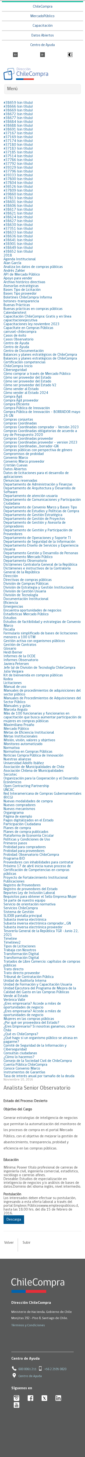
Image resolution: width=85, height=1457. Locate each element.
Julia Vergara (13, 672)
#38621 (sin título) (18, 213)
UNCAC (9, 790)
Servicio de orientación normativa (29, 904)
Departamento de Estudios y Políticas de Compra (41, 511)
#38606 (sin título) (18, 206)
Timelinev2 (12, 943)
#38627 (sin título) (18, 221)
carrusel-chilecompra (20, 332)
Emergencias (13, 607)
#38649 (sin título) (18, 248)
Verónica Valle (14, 1000)
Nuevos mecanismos (19, 809)
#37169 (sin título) (18, 137)
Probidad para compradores (25, 847)
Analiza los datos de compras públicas (33, 267)
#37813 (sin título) (18, 198)
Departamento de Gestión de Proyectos (34, 519)
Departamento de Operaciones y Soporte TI (37, 538)
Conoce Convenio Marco (22, 1069)
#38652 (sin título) (18, 252)
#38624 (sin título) (18, 217)
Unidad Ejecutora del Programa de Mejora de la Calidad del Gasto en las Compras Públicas (40, 990)
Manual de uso (15, 687)
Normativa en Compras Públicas (28, 752)
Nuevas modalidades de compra (28, 801)
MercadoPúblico (42, 16)
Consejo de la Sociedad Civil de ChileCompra (38, 1061)
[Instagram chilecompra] (17, 1398)
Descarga (14, 1220)
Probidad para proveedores (24, 851)
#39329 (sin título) (18, 168)
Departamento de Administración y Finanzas (38, 484)
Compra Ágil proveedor (21, 400)
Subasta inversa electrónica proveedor (33, 927)
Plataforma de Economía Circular (29, 836)
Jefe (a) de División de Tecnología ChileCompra (39, 668)
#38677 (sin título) (18, 118)
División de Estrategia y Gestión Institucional (39, 588)
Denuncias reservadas (20, 481)
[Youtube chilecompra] (17, 1405)
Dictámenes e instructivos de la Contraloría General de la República (37, 570)
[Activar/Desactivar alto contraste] (69, 55)
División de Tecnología (21, 595)
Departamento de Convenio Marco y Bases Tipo (40, 507)
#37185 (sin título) (18, 152)
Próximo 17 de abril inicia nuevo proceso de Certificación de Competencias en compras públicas (37, 870)
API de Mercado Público (22, 275)
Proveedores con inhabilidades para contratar (38, 862)
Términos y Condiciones (28, 1325)
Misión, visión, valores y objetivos (29, 740)
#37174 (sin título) (18, 141)
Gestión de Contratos (20, 645)
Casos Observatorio (19, 339)
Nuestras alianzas (17, 759)
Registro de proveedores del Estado (31, 889)
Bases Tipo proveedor (20, 294)
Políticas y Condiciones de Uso (27, 839)
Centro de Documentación (24, 351)
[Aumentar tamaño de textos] (15, 55)
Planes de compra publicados (26, 832)
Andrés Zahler (14, 271)
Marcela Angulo (16, 710)
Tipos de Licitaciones (20, 946)
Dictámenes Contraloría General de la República (40, 565)
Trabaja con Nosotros (20, 950)
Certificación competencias (25, 362)
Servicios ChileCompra (21, 908)
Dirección (11, 576)
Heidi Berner (13, 652)
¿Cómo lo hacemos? (19, 1057)
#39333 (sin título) (18, 175)
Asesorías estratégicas (21, 286)
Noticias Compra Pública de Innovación (33, 755)
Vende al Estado (16, 996)
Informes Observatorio (21, 660)
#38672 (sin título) (18, 114)
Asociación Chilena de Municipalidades (34, 771)
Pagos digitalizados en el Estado (29, 820)
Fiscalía (9, 630)
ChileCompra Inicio (18, 366)
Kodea (8, 679)
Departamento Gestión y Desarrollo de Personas (41, 553)
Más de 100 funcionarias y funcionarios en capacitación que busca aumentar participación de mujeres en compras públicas (42, 717)
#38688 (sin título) (18, 126)
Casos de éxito (15, 336)
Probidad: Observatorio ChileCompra (31, 855)
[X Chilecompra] (44, 1398)
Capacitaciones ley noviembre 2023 (32, 324)
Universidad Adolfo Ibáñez (24, 763)
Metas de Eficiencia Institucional (29, 733)
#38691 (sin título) (18, 129)
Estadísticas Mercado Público (26, 614)
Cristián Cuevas (16, 465)
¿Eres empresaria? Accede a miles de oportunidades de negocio (32, 1005)
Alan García (12, 263)
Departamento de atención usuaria (31, 496)
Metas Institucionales (21, 736)
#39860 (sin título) (18, 194)
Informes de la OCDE (19, 656)
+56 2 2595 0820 (55, 1369)
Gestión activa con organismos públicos (34, 641)
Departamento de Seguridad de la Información (39, 542)
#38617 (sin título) (18, 210)
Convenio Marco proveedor (24, 462)
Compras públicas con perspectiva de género (38, 450)
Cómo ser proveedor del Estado (27, 378)
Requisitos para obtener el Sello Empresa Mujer (40, 897)
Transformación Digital (21, 954)
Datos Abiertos (42, 35)
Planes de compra (17, 828)
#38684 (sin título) (18, 122)
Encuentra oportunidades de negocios (32, 610)
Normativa (12, 748)
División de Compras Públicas (26, 584)
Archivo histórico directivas (24, 282)
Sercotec (10, 775)
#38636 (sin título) (18, 236)
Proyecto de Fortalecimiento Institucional (36, 878)
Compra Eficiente (17, 404)
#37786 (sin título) (18, 160)
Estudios (10, 618)
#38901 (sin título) (18, 244)
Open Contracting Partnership (26, 786)
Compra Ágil (13, 397)
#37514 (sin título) (18, 156)
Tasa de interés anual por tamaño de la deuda (39, 1076)
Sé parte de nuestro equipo (24, 901)
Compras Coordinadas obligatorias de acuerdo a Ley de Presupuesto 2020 (40, 433)
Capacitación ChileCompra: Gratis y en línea (37, 317)
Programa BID (14, 859)
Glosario (10, 649)
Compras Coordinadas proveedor (28, 439)
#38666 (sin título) (18, 107)
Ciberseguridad (15, 370)
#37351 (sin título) (18, 229)
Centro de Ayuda (42, 45)
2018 (8, 255)
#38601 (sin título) (18, 202)
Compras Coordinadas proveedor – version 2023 (40, 442)
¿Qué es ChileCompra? (21, 1034)
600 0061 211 (27, 1369)
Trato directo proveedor (22, 973)
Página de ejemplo (18, 817)
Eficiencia (11, 603)
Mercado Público (16, 729)
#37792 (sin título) (18, 164)
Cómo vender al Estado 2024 (26, 393)
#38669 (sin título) (18, 110)
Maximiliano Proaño (19, 725)
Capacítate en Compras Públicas (28, 328)
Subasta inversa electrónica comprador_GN (37, 923)
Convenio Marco (16, 458)
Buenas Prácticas (17, 305)
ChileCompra (42, 7)
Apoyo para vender (18, 278)
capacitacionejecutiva (20, 320)
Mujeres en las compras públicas (29, 1019)
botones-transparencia (21, 301)
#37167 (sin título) (18, 133)
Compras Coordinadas (20, 423)
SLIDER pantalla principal (23, 916)
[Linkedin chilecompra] (58, 1398)
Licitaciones (13, 683)
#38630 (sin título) (18, 225)
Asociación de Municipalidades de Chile (34, 767)
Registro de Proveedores (22, 885)
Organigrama (14, 813)
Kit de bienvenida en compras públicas (33, 675)
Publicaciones (14, 881)
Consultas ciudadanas (20, 1053)
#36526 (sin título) (18, 187)
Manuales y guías (17, 706)
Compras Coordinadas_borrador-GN (31, 446)
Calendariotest (15, 313)
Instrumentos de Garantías (24, 1072)
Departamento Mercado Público (28, 557)
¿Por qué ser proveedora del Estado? (31, 1023)
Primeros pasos (15, 843)
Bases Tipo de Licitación (22, 290)
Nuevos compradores (20, 805)
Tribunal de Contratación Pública (29, 977)
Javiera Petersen (16, 664)
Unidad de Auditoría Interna (25, 981)
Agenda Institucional (20, 259)
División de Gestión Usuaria (25, 591)
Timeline (10, 939)
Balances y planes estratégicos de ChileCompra (40, 355)
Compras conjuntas (18, 420)
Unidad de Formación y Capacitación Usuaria (38, 985)
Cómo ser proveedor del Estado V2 (30, 385)
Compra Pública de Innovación (27, 408)
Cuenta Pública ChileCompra (25, 1065)
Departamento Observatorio (25, 561)
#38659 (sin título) (18, 103)
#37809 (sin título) (18, 191)
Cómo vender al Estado (21, 389)
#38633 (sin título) (18, 233)
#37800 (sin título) (18, 179)
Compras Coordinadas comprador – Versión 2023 (41, 427)
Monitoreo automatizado (23, 744)
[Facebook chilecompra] (31, 1398)
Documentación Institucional (26, 599)
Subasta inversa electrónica (25, 920)
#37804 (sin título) (18, 183)
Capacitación (43, 26)
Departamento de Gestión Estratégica (33, 515)
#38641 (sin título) (18, 240)
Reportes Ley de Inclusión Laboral (29, 893)
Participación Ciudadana (22, 824)
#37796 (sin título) (18, 171)
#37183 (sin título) (18, 149)
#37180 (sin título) (18, 145)
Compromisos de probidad (24, 454)
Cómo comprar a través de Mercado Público (37, 374)
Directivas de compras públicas (28, 580)
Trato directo (14, 969)
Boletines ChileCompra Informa (28, 297)
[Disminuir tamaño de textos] (42, 55)
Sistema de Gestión (19, 912)
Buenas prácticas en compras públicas (33, 309)
